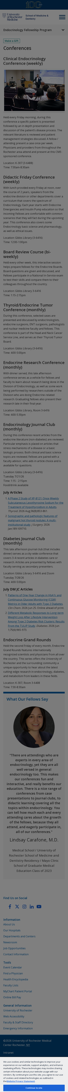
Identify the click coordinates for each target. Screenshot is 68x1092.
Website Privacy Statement (21, 1081)
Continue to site (34, 1087)
